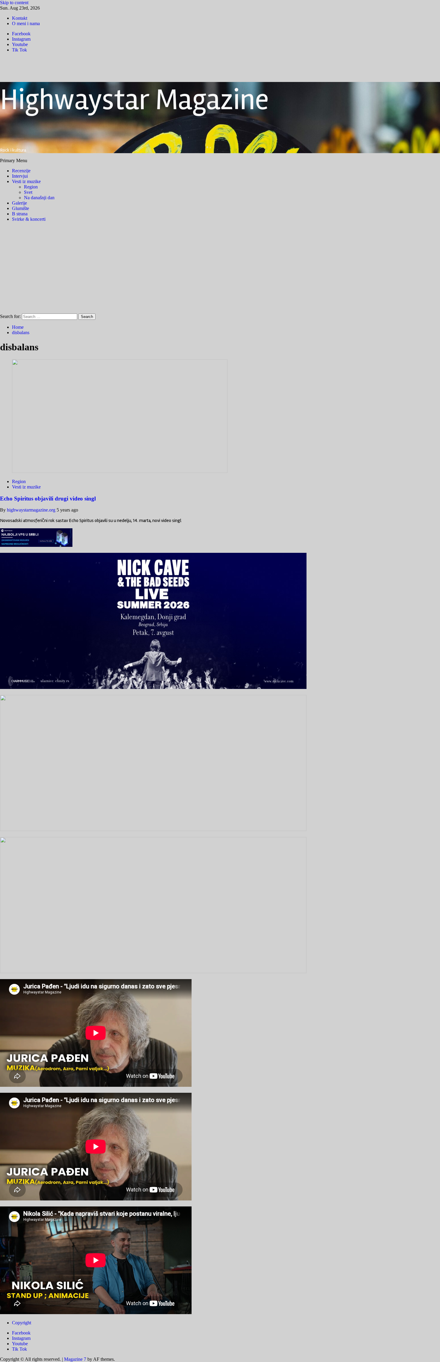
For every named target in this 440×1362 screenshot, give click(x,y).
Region (31, 186)
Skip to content (14, 2)
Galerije (19, 203)
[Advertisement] (220, 269)
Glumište (20, 208)
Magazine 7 (75, 1359)
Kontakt (19, 18)
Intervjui (20, 176)
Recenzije (21, 170)
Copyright (21, 1322)
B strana (20, 213)
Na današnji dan (39, 197)
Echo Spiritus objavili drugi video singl (48, 498)
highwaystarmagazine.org (32, 509)
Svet (28, 192)
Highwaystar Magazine (134, 100)
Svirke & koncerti (28, 219)
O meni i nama (26, 23)
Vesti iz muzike (26, 181)
